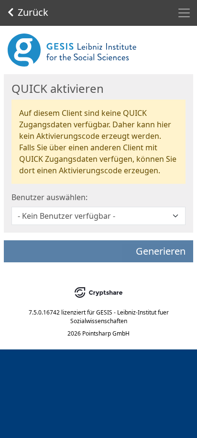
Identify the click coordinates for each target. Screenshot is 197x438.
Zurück (33, 12)
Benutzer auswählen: (49, 197)
